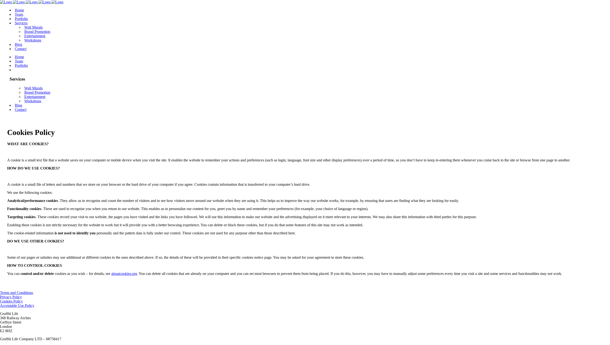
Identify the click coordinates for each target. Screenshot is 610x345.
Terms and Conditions (16, 293)
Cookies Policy (11, 301)
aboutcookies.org (124, 274)
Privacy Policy (11, 297)
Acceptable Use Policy (17, 306)
